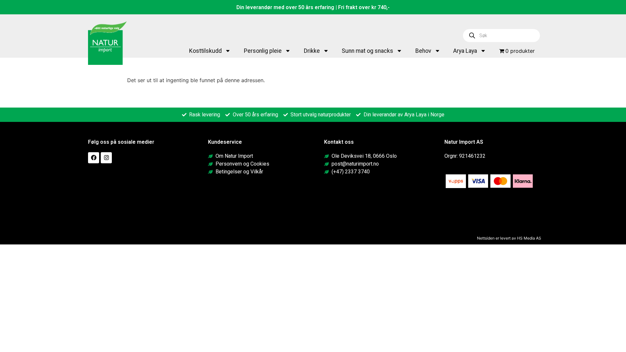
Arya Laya (465, 51)
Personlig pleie (263, 51)
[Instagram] (106, 157)
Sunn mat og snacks (367, 51)
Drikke (312, 51)
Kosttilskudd (205, 51)
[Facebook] (93, 157)
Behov (423, 51)
